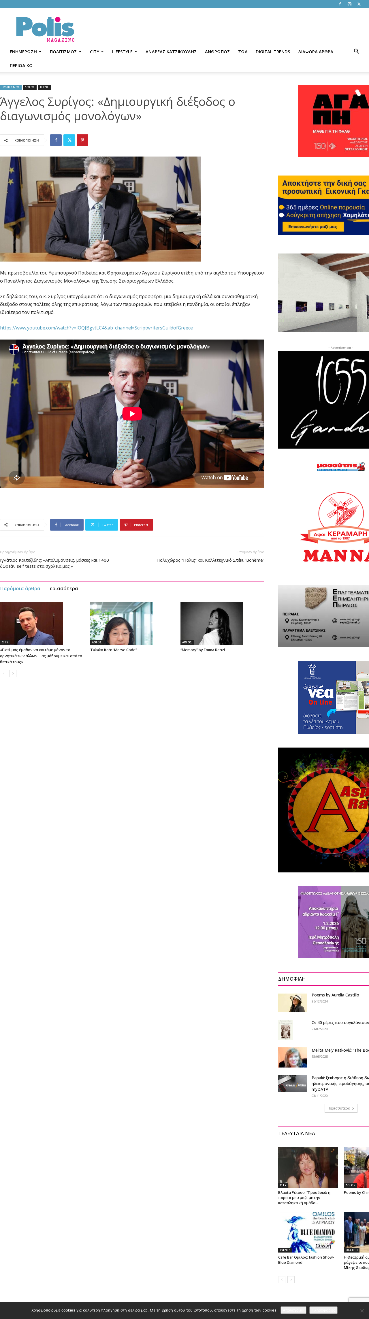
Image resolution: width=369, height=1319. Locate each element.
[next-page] (12, 673)
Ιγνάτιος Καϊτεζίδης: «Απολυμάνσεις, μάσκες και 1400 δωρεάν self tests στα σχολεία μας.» (54, 563)
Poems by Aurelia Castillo (335, 995)
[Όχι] (362, 1311)
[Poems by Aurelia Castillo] (292, 1002)
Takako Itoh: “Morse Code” (113, 649)
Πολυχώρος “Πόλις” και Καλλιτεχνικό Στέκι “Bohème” (210, 560)
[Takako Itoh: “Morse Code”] (132, 623)
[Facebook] (340, 4)
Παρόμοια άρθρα (20, 588)
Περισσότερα (62, 588)
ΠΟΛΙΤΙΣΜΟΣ (63, 51)
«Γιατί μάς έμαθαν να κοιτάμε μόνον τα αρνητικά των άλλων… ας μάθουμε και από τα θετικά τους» (41, 655)
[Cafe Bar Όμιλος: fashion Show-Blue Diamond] (308, 1232)
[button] (356, 52)
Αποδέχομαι (293, 1310)
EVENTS (285, 1250)
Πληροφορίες (323, 1310)
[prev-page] (3, 673)
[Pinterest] (82, 140)
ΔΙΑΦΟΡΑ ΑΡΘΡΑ (315, 51)
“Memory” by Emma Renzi (202, 649)
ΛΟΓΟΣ (30, 87)
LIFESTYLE (122, 51)
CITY (94, 51)
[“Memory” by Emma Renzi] (222, 623)
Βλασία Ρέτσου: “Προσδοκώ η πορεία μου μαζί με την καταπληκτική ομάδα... (304, 1197)
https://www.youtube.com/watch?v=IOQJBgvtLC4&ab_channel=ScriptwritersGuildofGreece (96, 328)
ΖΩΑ (243, 51)
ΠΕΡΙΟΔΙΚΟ (21, 65)
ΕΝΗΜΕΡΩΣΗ (23, 51)
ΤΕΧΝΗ (44, 87)
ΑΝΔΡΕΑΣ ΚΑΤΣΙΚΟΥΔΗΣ (171, 51)
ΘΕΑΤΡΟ (352, 1250)
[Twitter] (359, 4)
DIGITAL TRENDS (273, 51)
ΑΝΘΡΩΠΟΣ (217, 51)
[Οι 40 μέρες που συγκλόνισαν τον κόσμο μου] (285, 1030)
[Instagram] (349, 4)
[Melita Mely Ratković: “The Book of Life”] (292, 1057)
